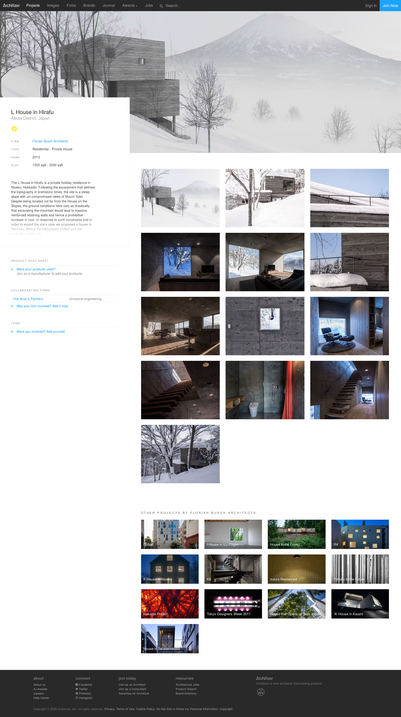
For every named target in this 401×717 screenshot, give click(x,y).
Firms (71, 5)
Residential (40, 149)
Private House (62, 149)
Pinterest (84, 693)
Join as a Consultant (132, 689)
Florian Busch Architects (50, 141)
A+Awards (40, 689)
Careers (38, 693)
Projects (33, 5)
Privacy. (109, 709)
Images (53, 5)
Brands (89, 5)
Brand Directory (186, 693)
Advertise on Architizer (134, 693)
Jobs (149, 5)
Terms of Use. (125, 709)
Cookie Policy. (145, 709)
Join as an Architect (132, 684)
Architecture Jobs (187, 684)
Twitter (83, 689)
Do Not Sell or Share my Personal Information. (187, 709)
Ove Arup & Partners (28, 298)
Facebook (85, 684)
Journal (109, 5)
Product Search (186, 689)
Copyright (226, 709)
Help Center (41, 697)
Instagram (85, 697)
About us (39, 684)
